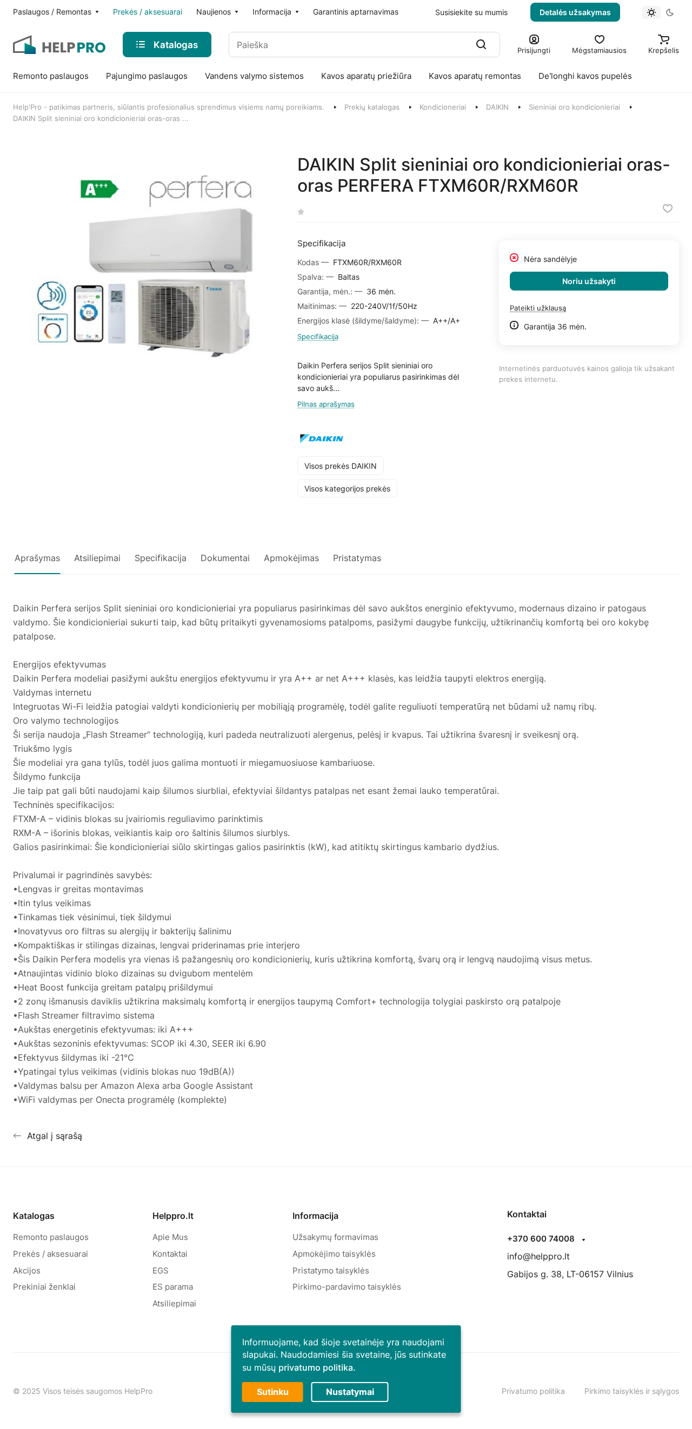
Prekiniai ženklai (44, 1287)
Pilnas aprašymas (326, 404)
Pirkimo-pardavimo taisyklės (346, 1287)
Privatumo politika (533, 1391)
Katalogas (34, 1215)
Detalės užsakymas (575, 12)
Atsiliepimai (174, 1303)
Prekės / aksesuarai (50, 1254)
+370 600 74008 (541, 1239)
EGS (160, 1270)
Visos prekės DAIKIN (340, 465)
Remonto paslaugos (51, 1237)
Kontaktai (170, 1254)
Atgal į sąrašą (54, 1135)
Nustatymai (350, 1391)
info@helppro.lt (538, 1256)
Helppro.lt (173, 1215)
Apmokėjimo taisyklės (334, 1254)
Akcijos (27, 1270)
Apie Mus (170, 1237)
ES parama (172, 1287)
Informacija (315, 1215)
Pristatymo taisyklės (330, 1270)
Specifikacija (317, 336)
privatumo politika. (317, 1367)
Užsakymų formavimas (335, 1237)
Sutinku (273, 1391)
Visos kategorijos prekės (347, 488)
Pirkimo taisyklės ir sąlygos (631, 1391)
